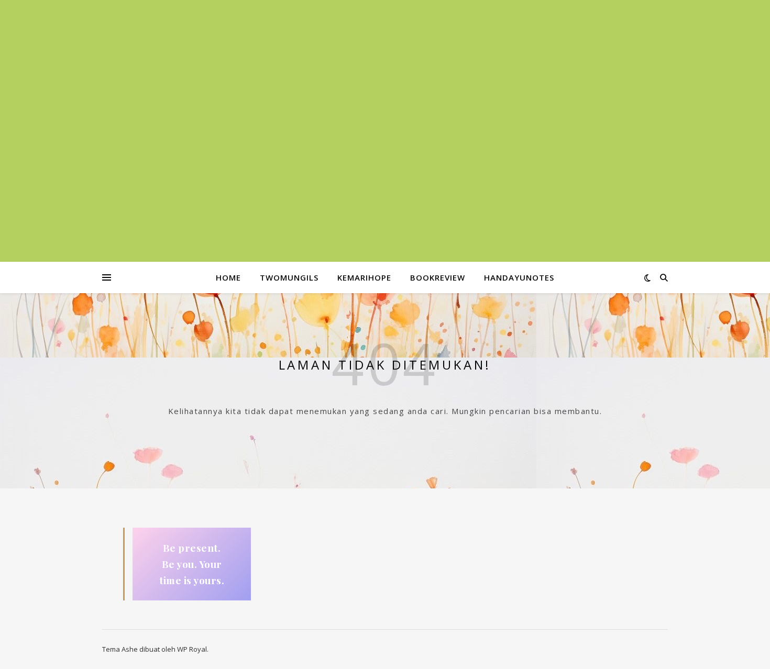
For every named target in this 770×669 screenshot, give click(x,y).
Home (228, 277)
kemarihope (364, 277)
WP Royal (192, 649)
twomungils (289, 277)
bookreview (437, 277)
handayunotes (519, 277)
